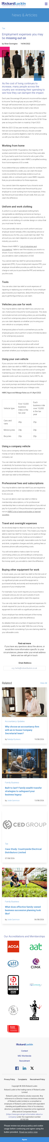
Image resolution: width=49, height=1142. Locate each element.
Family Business (12, 782)
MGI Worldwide (24, 1056)
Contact (24, 1051)
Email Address (25, 663)
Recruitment (24, 1061)
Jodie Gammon (13, 801)
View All (43, 683)
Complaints (22, 1079)
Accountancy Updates (15, 721)
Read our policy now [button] (28, 1132)
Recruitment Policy (37, 1079)
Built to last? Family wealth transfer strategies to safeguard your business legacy (23, 791)
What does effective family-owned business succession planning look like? (23, 910)
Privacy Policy (9, 1079)
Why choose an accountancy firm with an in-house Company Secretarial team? (22, 730)
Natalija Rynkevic (14, 739)
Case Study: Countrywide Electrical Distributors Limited (23, 851)
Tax (3, 28)
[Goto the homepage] (14, 4)
